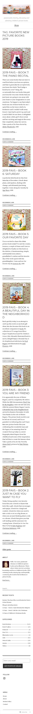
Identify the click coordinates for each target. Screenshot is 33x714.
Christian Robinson (9, 528)
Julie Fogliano (17, 526)
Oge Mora (5, 190)
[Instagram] (4, 678)
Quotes (4, 643)
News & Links (6, 640)
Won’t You (26, 402)
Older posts (6, 549)
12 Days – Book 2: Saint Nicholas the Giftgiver (16, 608)
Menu (16, 25)
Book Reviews (6, 624)
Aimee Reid (6, 444)
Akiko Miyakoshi (8, 127)
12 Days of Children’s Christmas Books (14, 613)
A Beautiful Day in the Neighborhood (15, 409)
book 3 (22, 329)
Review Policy (7, 701)
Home (5, 696)
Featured (5, 629)
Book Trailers (6, 627)
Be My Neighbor (8, 405)
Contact (5, 704)
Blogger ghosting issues (9, 605)
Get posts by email (12, 666)
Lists (3, 638)
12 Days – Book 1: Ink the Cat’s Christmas (14, 610)
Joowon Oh (17, 264)
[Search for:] (10, 588)
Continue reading (9, 132)
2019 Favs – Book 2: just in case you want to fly (15, 494)
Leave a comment (7, 142)
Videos (4, 646)
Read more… (6, 580)
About (5, 699)
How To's (5, 632)
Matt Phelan (23, 444)
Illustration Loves (7, 635)
